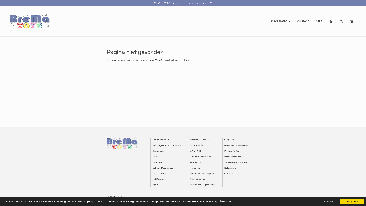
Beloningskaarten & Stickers (166, 145)
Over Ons (229, 139)
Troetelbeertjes (197, 179)
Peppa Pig (195, 167)
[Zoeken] (341, 21)
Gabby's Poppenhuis (162, 167)
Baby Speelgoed (160, 139)
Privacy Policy (231, 151)
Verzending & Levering (235, 162)
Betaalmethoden (232, 156)
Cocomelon (158, 151)
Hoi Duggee (158, 179)
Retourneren (230, 167)
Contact (228, 173)
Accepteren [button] (352, 201)
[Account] (330, 21)
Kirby (155, 184)
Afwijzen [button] (328, 201)
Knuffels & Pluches (199, 139)
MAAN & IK (195, 151)
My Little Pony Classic (201, 156)
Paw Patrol (195, 162)
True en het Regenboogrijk (203, 184)
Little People (196, 145)
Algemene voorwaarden (236, 145)
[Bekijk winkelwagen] (351, 21)
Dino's (155, 156)
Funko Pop (157, 162)
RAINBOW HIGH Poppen (202, 173)
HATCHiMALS (159, 173)
